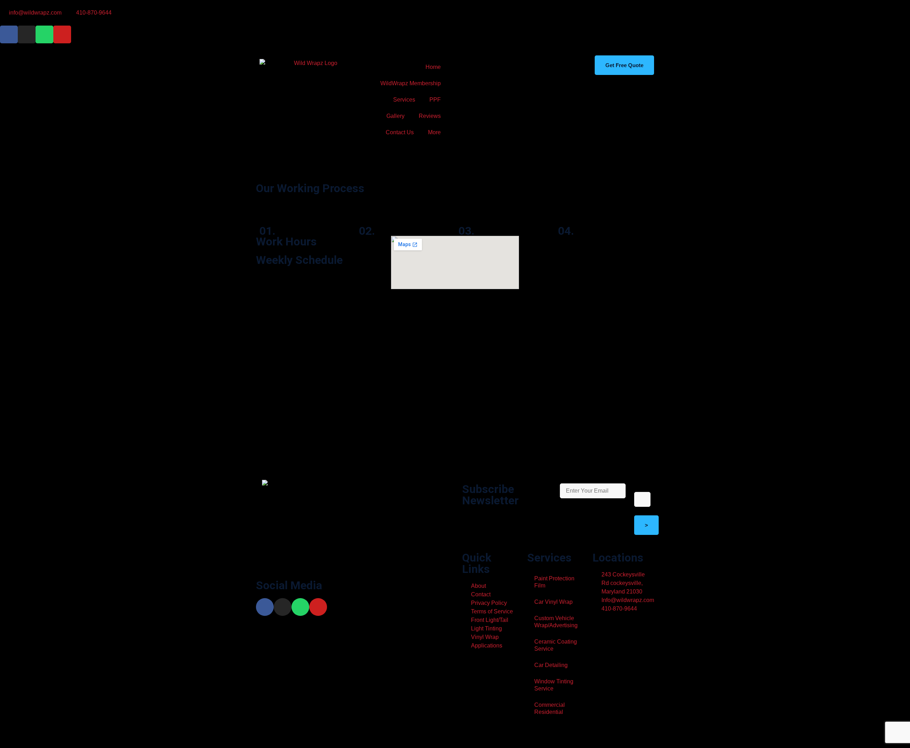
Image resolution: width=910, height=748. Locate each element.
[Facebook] (265, 607)
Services (404, 100)
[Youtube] (62, 34)
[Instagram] (27, 34)
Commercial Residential (549, 708)
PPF (435, 100)
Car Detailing (551, 665)
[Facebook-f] (9, 34)
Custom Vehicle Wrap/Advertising (556, 621)
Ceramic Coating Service (555, 645)
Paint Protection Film (554, 582)
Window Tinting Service (553, 685)
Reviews (430, 116)
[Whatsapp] (44, 34)
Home (433, 67)
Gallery (395, 116)
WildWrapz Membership (410, 83)
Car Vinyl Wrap (553, 602)
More (434, 132)
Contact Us (400, 132)
